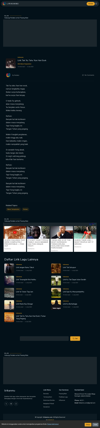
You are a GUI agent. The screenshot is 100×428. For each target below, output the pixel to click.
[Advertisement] (50, 33)
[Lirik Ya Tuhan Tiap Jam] (9, 293)
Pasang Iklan (63, 393)
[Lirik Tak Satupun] (56, 268)
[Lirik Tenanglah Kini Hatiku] (9, 280)
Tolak (95, 424)
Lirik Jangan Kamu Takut (25, 267)
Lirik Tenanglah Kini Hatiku (26, 279)
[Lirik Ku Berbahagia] (56, 305)
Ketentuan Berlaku (49, 400)
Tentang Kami (47, 397)
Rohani (25, 209)
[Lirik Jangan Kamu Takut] (9, 268)
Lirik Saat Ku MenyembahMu (73, 292)
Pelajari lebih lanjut (53, 424)
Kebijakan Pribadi (48, 403)
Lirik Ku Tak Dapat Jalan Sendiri (74, 279)
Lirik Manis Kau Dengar (24, 304)
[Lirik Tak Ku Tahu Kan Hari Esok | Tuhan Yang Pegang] (9, 317)
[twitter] (6, 404)
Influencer (62, 400)
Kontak (91, 3)
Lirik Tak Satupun (69, 267)
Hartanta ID (51, 420)
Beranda (46, 393)
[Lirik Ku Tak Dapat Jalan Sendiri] (56, 280)
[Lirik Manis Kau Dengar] (9, 305)
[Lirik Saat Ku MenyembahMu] (56, 293)
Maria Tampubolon (13, 209)
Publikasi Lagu (63, 397)
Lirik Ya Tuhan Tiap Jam (24, 292)
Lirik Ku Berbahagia (70, 304)
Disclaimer (46, 407)
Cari (76, 338)
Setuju (88, 424)
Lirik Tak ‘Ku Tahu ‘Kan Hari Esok (32, 60)
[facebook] (11, 404)
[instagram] (16, 404)
